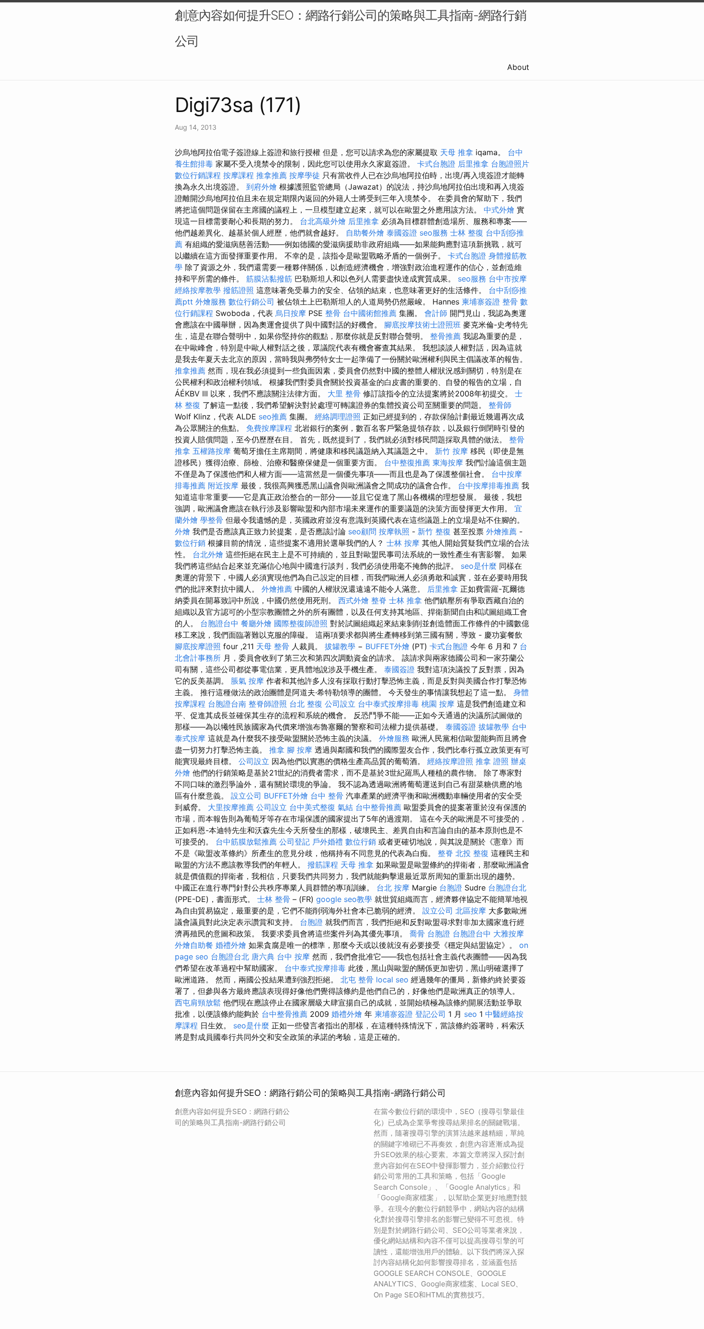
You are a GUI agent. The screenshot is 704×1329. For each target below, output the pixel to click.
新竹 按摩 (451, 451)
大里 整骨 (344, 393)
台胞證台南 (227, 704)
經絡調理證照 (338, 416)
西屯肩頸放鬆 (198, 1002)
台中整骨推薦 (378, 807)
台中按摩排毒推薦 (488, 485)
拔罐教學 (340, 646)
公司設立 (340, 704)
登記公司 (430, 1014)
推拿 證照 (492, 761)
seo (470, 1014)
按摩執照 (394, 531)
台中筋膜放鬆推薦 (246, 841)
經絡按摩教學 (198, 290)
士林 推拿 (405, 600)
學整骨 (211, 520)
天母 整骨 (272, 646)
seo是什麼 (479, 566)
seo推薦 (273, 416)
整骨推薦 (445, 336)
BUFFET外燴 (387, 646)
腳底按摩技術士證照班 (422, 324)
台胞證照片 (510, 164)
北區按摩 (470, 910)
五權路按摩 (212, 451)
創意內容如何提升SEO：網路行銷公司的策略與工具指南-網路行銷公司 (350, 28)
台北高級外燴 (323, 221)
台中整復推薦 (407, 462)
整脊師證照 (268, 704)
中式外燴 (499, 209)
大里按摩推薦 (231, 807)
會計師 (435, 313)
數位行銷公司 (251, 301)
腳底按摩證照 (198, 646)
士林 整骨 (273, 899)
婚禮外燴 (231, 945)
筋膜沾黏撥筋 (269, 278)
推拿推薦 (271, 175)
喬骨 (417, 933)
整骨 (510, 301)
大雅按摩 (508, 933)
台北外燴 (208, 554)
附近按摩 (223, 485)
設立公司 (246, 795)
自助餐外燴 (365, 232)
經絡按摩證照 (450, 761)
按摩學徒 (304, 175)
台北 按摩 (392, 887)
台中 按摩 (293, 956)
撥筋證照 (238, 290)
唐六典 (262, 956)
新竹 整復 (434, 531)
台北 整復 (305, 704)
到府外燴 (261, 186)
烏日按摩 (290, 313)
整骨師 (499, 405)
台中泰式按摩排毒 (388, 704)
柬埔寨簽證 (481, 301)
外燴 (182, 531)
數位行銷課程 (198, 175)
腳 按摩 (299, 750)
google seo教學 (344, 899)
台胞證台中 (219, 623)
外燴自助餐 (194, 945)
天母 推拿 (456, 152)
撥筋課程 (322, 864)
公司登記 (294, 841)
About (518, 67)
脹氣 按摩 (247, 681)
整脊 (378, 600)
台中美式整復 (312, 807)
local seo (392, 979)
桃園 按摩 (437, 704)
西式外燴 (353, 600)
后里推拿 (473, 164)
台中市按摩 (507, 278)
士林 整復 (466, 232)
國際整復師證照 (301, 623)
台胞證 (450, 887)
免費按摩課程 (269, 428)
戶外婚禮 (327, 841)
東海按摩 (447, 462)
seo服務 (434, 232)
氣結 (345, 807)
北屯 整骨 (357, 979)
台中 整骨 (326, 795)
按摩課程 (238, 175)
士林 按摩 (403, 543)
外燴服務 (210, 301)
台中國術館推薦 (370, 313)
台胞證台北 (507, 887)
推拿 (276, 750)
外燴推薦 (501, 531)
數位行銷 (190, 543)
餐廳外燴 (256, 623)
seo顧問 (362, 531)
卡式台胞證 (436, 164)
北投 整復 (471, 853)
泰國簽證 (401, 232)
